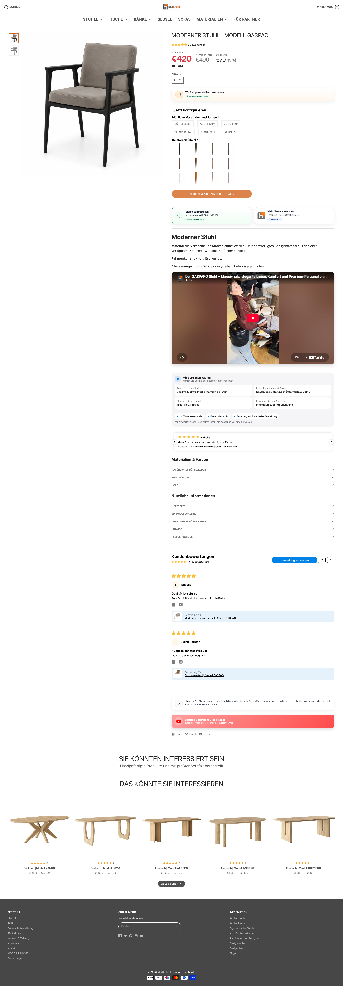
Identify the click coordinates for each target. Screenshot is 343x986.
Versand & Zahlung (19, 938)
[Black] (180, 149)
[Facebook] (120, 936)
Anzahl (176, 73)
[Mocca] (212, 149)
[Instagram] (136, 936)
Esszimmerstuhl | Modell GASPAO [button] (204, 675)
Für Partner (246, 19)
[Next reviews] (331, 442)
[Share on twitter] (181, 605)
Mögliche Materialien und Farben (195, 117)
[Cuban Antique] (229, 149)
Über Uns (13, 918)
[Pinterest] (130, 936)
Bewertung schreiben (295, 560)
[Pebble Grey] (229, 178)
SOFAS (184, 19)
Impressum (14, 943)
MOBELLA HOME (18, 953)
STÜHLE (90, 19)
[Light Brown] (196, 163)
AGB (10, 923)
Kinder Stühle (237, 918)
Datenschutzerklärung (20, 928)
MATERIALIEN (210, 19)
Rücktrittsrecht (16, 933)
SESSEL (165, 19)
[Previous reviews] (174, 442)
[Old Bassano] (180, 163)
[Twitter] (125, 936)
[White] (180, 178)
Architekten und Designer (244, 938)
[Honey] (196, 178)
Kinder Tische (237, 923)
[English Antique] (229, 163)
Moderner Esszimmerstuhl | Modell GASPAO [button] (210, 617)
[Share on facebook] (174, 605)
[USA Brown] (212, 178)
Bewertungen (15, 958)
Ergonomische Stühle (242, 928)
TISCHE (116, 19)
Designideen (237, 948)
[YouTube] (141, 936)
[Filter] (322, 560)
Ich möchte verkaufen (242, 933)
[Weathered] (212, 163)
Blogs (233, 953)
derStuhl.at (164, 971)
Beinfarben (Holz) (185, 140)
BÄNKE (140, 19)
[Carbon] (196, 149)
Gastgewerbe (237, 943)
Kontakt (12, 948)
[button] (180, 44)
